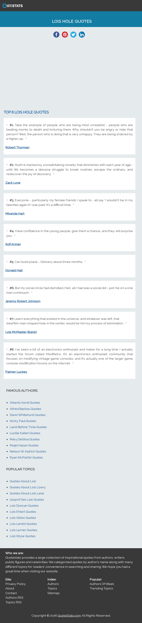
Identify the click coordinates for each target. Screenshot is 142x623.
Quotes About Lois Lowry (28, 487)
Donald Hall (14, 270)
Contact (11, 593)
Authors (53, 584)
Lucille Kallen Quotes (25, 433)
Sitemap (53, 593)
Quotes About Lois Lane (27, 493)
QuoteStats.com (69, 615)
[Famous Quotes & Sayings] (12, 7)
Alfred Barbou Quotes (25, 409)
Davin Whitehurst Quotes (28, 415)
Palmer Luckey (16, 371)
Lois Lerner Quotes (23, 530)
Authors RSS (14, 597)
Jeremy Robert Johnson (22, 301)
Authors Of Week (102, 584)
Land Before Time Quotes (28, 427)
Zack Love (12, 182)
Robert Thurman (17, 147)
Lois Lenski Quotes (23, 524)
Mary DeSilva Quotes (25, 439)
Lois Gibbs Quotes (23, 517)
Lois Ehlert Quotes (23, 511)
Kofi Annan (13, 244)
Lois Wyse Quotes (23, 536)
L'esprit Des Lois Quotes (27, 499)
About (9, 588)
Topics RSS (13, 602)
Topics (52, 588)
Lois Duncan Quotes (24, 505)
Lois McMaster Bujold (21, 332)
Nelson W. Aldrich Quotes (28, 451)
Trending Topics (101, 588)
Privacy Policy (15, 584)
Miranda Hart (14, 213)
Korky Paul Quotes (23, 421)
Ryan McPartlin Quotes (26, 457)
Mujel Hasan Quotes (24, 445)
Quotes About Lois (23, 481)
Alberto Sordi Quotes (25, 402)
